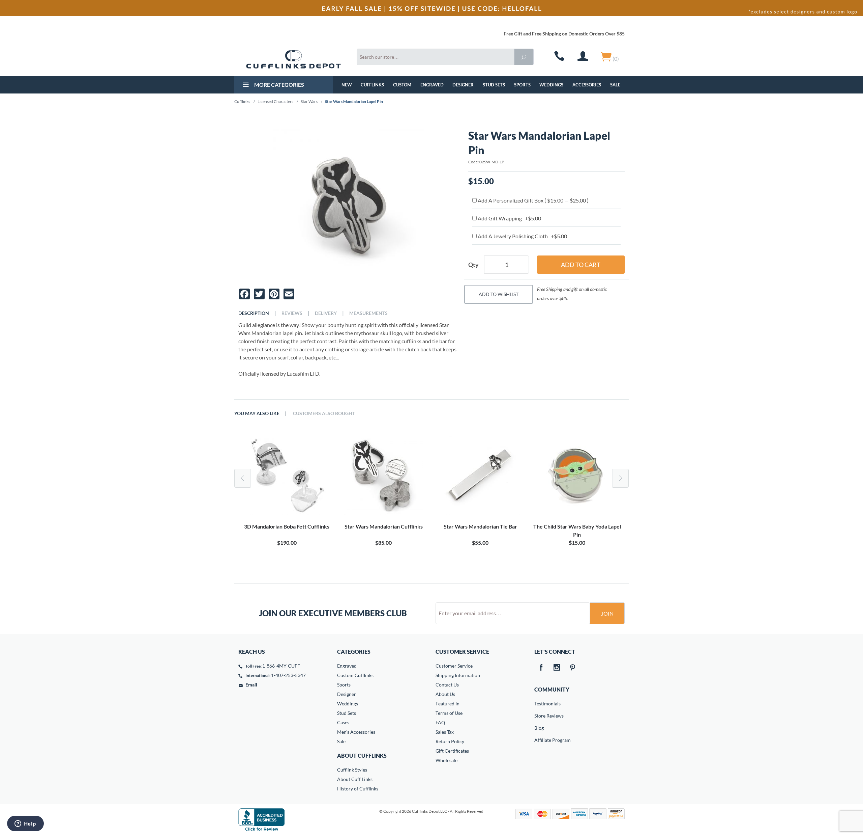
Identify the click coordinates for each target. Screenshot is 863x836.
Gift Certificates (452, 751)
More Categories (278, 84)
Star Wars (309, 101)
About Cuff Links (355, 779)
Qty (473, 264)
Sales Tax (445, 732)
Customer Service (454, 666)
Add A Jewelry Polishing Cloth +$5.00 (522, 236)
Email (251, 684)
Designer (463, 84)
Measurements (368, 313)
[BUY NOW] (286, 475)
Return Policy (450, 741)
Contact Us (447, 684)
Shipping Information (458, 675)
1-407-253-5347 (288, 675)
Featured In (447, 703)
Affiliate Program (539, 740)
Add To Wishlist (498, 294)
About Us (445, 694)
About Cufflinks (362, 755)
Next (621, 478)
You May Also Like (256, 413)
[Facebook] (541, 668)
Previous (242, 478)
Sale (615, 84)
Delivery (326, 313)
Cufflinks (372, 84)
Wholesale (446, 760)
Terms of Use (449, 713)
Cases (343, 722)
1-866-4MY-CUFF (281, 666)
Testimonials (539, 703)
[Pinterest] (572, 668)
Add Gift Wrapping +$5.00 (509, 218)
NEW (346, 84)
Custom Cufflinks (355, 675)
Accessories (586, 84)
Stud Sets (494, 84)
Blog (539, 728)
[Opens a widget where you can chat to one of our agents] (25, 824)
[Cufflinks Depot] (293, 59)
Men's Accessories (356, 732)
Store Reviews (539, 716)
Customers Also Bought (324, 413)
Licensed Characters (275, 101)
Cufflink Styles (352, 770)
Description (253, 313)
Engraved (432, 84)
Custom (402, 84)
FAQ (440, 722)
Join (607, 613)
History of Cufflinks (357, 788)
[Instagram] (557, 668)
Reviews (291, 313)
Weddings (551, 84)
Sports (522, 84)
